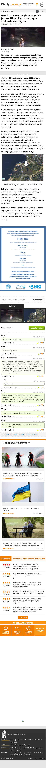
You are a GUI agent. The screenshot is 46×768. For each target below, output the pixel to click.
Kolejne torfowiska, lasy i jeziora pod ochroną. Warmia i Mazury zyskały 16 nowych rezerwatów (27, 585)
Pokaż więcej (23, 617)
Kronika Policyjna (7, 11)
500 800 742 (28, 748)
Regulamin (27, 745)
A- (37, 11)
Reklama (3, 747)
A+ (43, 11)
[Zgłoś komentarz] (13, 343)
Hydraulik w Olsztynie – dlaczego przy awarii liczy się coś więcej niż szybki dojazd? (27, 601)
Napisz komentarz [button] (36, 328)
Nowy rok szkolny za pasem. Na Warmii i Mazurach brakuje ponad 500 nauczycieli (28, 592)
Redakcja (4, 24)
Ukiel (22, 434)
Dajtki (15, 434)
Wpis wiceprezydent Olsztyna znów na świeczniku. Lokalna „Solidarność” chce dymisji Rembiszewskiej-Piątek (27, 609)
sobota (28, 633)
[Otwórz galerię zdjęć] (23, 37)
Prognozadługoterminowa (40, 630)
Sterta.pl (13, 753)
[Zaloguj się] (37, 4)
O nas (12, 745)
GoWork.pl (14, 742)
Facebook (30, 758)
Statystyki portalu (38, 748)
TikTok (41, 758)
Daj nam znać (19, 745)
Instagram (36, 758)
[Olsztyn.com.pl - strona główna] (3, 734)
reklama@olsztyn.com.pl (17, 748)
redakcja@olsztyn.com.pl (17, 740)
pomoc (8, 434)
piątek (17, 633)
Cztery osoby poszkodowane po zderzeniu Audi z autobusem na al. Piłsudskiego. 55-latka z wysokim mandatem (26, 567)
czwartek (5, 633)
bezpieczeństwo (32, 434)
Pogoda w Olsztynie (23, 623)
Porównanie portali (16, 750)
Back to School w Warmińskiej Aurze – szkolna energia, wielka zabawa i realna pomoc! (28, 576)
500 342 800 (28, 740)
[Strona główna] (17, 4)
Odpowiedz (7, 343)
